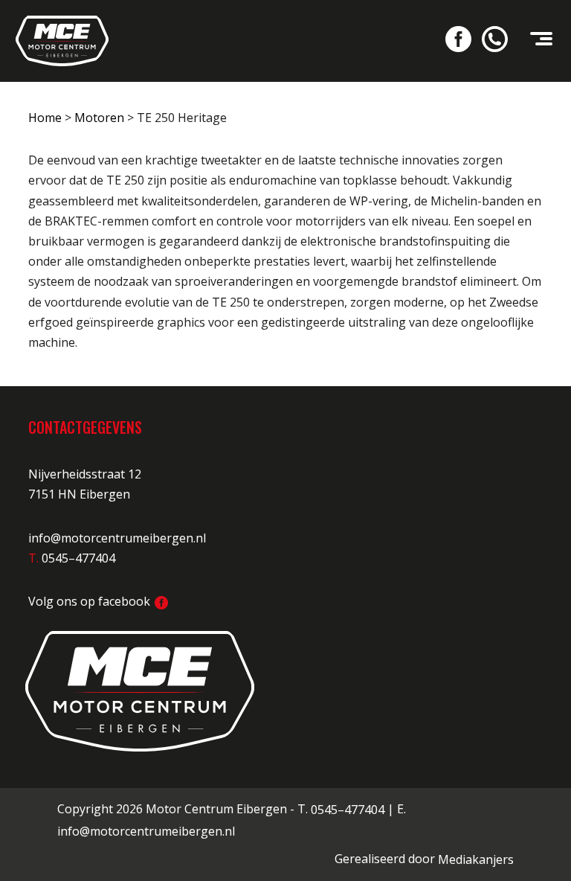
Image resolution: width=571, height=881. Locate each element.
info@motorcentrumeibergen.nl (117, 538)
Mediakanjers (476, 859)
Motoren (99, 117)
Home (45, 117)
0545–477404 (347, 809)
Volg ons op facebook (90, 601)
